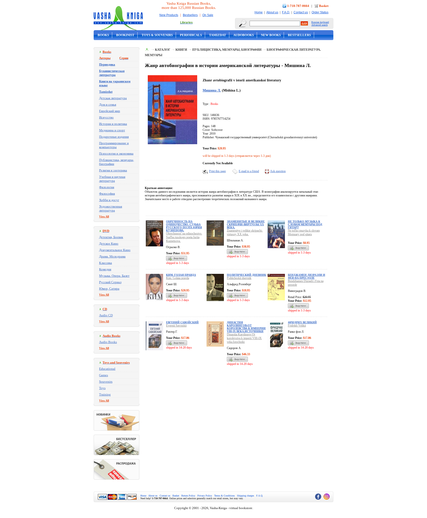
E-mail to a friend (249, 171)
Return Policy (188, 495)
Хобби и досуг (109, 200)
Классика (105, 263)
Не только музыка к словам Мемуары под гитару (305, 224)
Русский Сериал (110, 282)
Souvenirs (105, 381)
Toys (102, 388)
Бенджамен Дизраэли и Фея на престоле (306, 276)
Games (103, 375)
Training (105, 394)
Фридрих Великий (302, 322)
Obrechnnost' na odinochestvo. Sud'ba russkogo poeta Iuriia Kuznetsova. (184, 237)
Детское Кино (108, 243)
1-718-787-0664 (298, 6)
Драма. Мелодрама (112, 256)
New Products (168, 15)
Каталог (162, 49)
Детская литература (113, 98)
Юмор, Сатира (109, 288)
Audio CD (106, 315)
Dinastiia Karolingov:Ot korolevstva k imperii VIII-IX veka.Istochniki (244, 338)
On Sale (207, 15)
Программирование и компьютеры (114, 145)
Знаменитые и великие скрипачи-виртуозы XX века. (246, 224)
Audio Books (108, 342)
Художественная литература (110, 208)
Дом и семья (107, 104)
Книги (181, 49)
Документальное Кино (114, 250)
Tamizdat (217, 35)
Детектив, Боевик (111, 237)
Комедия (105, 269)
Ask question (278, 171)
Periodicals (191, 35)
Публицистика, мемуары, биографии (226, 49)
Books (103, 35)
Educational (107, 369)
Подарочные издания (114, 137)
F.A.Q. (286, 12)
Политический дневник (246, 274)
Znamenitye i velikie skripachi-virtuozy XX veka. (245, 232)
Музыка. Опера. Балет (114, 276)
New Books (271, 35)
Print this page (217, 171)
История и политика (113, 124)
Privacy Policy (204, 495)
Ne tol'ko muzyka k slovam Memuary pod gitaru (304, 232)
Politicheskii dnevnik (239, 278)
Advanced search (319, 25)
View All (104, 216)
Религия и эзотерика (113, 170)
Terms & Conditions (224, 495)
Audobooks (243, 35)
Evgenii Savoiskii (176, 325)
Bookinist (125, 35)
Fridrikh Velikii (297, 325)
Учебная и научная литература (112, 179)
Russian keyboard (320, 22)
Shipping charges (245, 495)
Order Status (320, 12)
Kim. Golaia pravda (177, 278)
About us (272, 12)
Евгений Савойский (182, 322)
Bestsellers (190, 15)
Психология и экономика (116, 153)
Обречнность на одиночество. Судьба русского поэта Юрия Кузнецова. (184, 226)
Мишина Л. (212, 90)
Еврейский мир (109, 111)
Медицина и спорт (112, 130)
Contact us (301, 12)
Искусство (106, 117)
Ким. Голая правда (181, 274)
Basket (323, 6)
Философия (107, 193)
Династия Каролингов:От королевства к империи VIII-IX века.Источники (246, 327)
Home (259, 12)
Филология (106, 187)
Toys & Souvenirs (157, 35)
